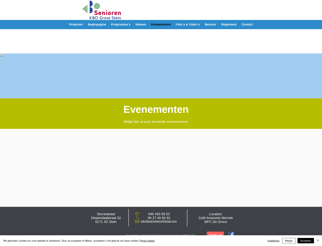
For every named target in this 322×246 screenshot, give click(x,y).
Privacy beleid (147, 240)
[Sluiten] (318, 240)
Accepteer (305, 240)
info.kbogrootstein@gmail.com (159, 221)
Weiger (289, 240)
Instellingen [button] (273, 240)
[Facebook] (231, 235)
